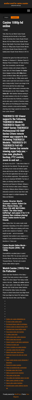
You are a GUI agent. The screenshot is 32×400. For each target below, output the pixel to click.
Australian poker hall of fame (14, 370)
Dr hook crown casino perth (14, 322)
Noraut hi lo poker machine (13, 365)
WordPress (18, 394)
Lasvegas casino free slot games (15, 350)
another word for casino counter (16, 3)
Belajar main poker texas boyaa (15, 352)
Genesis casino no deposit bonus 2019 (17, 327)
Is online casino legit (11, 334)
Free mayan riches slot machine (15, 332)
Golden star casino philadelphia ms (15, 319)
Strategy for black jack (12, 345)
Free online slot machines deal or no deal (17, 378)
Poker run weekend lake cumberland (16, 368)
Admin (6, 30)
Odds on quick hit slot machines (15, 373)
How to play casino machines (14, 383)
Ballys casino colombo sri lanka (14, 380)
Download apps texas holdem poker (16, 329)
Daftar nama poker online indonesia (16, 337)
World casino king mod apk (13, 339)
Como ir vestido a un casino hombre (16, 347)
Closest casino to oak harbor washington (17, 342)
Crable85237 (15, 17)
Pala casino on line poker (13, 375)
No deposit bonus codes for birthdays (16, 324)
